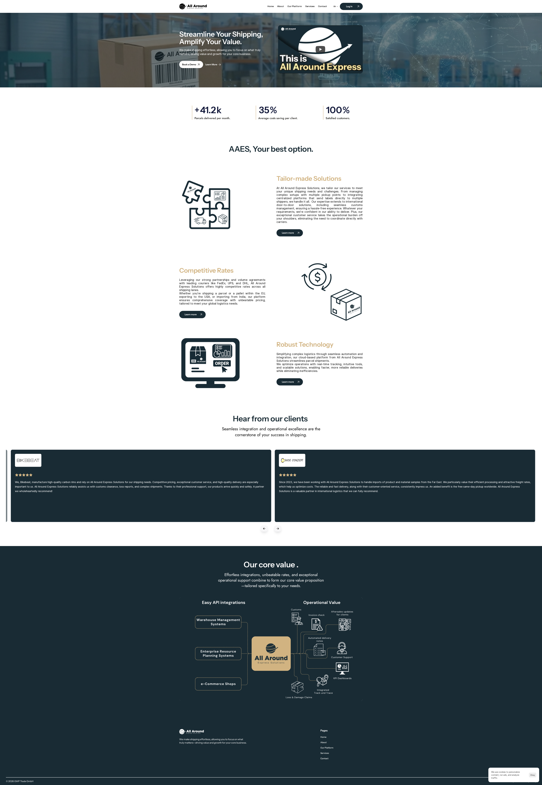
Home (323, 737)
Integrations (283, 742)
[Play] (320, 49)
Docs (279, 747)
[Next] (277, 530)
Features (281, 737)
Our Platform (326, 747)
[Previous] (264, 530)
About (323, 742)
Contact (324, 758)
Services (324, 753)
